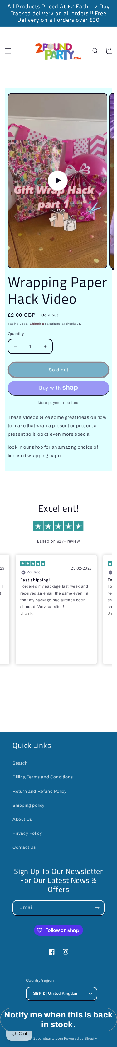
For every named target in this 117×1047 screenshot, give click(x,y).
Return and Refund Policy (39, 791)
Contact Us (24, 847)
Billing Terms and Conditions (42, 777)
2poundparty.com (48, 1038)
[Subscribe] (97, 907)
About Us (22, 819)
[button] (8, 51)
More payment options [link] (58, 403)
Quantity (16, 334)
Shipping (37, 323)
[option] (58, 13)
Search (20, 763)
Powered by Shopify (81, 1038)
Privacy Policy (27, 833)
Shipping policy (28, 805)
